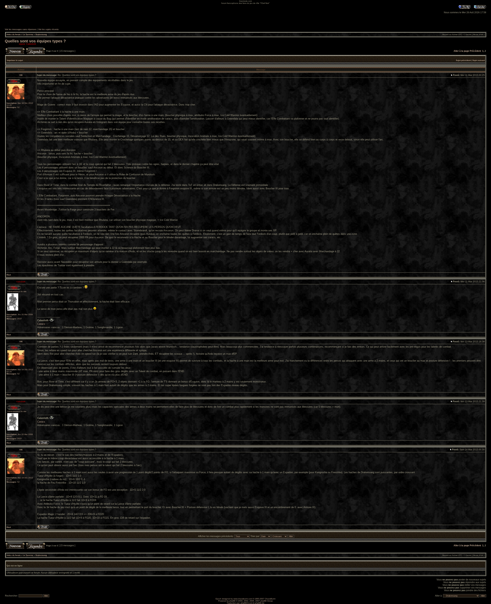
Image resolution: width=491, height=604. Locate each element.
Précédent (475, 51)
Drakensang (41, 34)
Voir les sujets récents (48, 29)
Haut (9, 275)
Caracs (41, 323)
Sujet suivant (478, 60)
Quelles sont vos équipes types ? (35, 41)
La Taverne (28, 34)
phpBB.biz (259, 603)
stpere (22, 44)
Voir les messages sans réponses (20, 29)
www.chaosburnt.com (242, 599)
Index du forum (14, 34)
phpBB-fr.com (247, 603)
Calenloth (31, 44)
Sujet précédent (463, 60)
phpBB (232, 601)
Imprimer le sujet (15, 60)
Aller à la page (461, 51)
